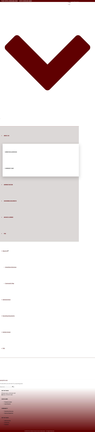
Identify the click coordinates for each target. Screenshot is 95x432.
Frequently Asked (8, 402)
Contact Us (6, 422)
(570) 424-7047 (13, 1)
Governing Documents (10, 201)
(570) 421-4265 (27, 1)
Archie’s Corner (8, 217)
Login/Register (7, 403)
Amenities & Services (11, 152)
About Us (6, 135)
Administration (8, 184)
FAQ (5, 233)
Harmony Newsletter (8, 413)
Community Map (9, 168)
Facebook (6, 424)
